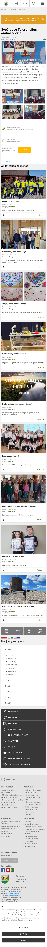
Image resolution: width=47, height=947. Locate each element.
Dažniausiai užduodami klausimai (32, 832)
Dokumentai (13, 712)
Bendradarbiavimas (8, 805)
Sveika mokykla (14, 729)
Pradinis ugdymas (30, 792)
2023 (9, 692)
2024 (9, 686)
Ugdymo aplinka (7, 792)
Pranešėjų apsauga (31, 836)
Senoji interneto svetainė (19, 759)
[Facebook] (3, 870)
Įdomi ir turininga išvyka (11, 201)
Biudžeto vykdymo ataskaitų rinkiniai (11, 822)
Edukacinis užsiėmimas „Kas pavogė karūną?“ (19, 506)
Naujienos (12, 9)
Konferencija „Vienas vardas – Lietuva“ (17, 404)
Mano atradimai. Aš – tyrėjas (13, 556)
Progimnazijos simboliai (9, 797)
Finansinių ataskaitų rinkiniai (11, 826)
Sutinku (23, 940)
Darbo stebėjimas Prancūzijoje (14, 252)
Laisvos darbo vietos (31, 824)
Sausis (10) (11, 674)
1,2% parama (13, 741)
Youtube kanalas (15, 753)
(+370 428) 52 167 (14, 893)
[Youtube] (8, 870)
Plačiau (39, 215)
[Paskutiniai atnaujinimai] (25, 3)
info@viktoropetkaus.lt (12, 896)
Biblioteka (12, 723)
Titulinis (4, 9)
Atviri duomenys (30, 846)
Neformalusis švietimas (32, 802)
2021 (9, 703)
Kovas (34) (11, 668)
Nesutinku (23, 934)
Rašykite (6, 860)
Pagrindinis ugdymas (31, 795)
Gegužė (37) (12, 662)
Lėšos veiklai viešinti (8, 828)
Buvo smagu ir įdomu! (10, 456)
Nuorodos (28, 821)
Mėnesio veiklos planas (18, 735)
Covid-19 (11, 747)
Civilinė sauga (29, 841)
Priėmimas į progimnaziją (10, 807)
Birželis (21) (12, 658)
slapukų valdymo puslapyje (23, 920)
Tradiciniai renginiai (8, 802)
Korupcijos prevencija (31, 838)
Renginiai (22, 9)
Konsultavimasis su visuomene (35, 829)
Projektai (12, 717)
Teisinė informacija (31, 843)
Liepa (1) (10, 655)
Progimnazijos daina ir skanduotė (12, 800)
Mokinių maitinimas (31, 809)
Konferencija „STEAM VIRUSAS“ (14, 354)
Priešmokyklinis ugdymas (33, 790)
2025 (9, 680)
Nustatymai (23, 928)
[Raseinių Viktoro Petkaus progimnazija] (6, 3)
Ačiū (23, 150)
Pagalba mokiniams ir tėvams (34, 804)
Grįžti (7, 161)
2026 (9, 649)
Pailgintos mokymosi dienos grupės (34, 798)
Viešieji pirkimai (7, 833)
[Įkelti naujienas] (16, 3)
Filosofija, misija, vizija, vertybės (12, 795)
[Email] (12, 870)
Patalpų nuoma (29, 812)
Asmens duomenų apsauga (33, 826)
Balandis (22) (12, 665)
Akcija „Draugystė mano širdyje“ (14, 304)
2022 (9, 697)
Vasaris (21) (12, 671)
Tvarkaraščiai (11, 779)
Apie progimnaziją (8, 790)
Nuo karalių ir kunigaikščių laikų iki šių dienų (18, 606)
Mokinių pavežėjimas (31, 807)
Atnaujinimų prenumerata (19, 765)
